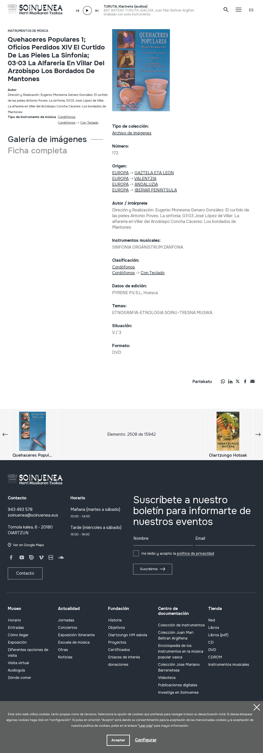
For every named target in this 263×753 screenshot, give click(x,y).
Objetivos (116, 627)
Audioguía (16, 670)
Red (211, 620)
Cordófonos (66, 117)
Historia (115, 620)
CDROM (215, 657)
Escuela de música (74, 642)
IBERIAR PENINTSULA (156, 190)
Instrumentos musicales (228, 664)
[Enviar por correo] (252, 381)
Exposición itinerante (76, 635)
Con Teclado (89, 123)
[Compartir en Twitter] (237, 381)
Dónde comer (19, 677)
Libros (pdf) (218, 635)
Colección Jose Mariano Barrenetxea (179, 667)
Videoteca (166, 677)
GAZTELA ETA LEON (154, 172)
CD (210, 642)
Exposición (17, 642)
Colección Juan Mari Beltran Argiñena (175, 635)
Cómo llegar (18, 635)
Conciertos (67, 627)
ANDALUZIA (146, 184)
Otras (63, 650)
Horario (14, 620)
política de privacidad (195, 553)
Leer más (145, 726)
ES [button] (251, 10)
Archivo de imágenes (131, 133)
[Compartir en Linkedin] (230, 381)
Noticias (65, 657)
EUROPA (120, 172)
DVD (212, 650)
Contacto (25, 573)
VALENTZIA (145, 178)
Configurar (146, 740)
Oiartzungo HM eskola (127, 635)
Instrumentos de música (28, 31)
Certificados (119, 650)
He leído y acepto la (177, 553)
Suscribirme (149, 569)
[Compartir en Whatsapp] (223, 381)
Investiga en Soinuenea (178, 692)
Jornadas (66, 620)
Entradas (16, 627)
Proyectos (117, 642)
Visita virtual (18, 663)
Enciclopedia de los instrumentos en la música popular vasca (180, 651)
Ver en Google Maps (28, 545)
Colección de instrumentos (181, 625)
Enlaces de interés (124, 657)
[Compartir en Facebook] (245, 381)
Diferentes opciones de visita (28, 653)
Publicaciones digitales (177, 685)
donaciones (118, 664)
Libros (213, 627)
